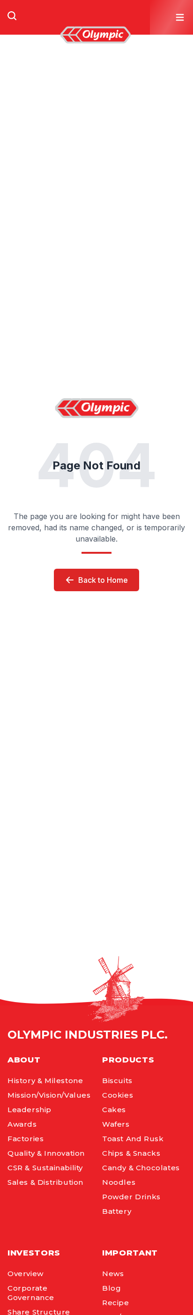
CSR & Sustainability (45, 1167)
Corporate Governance (30, 1293)
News (113, 1273)
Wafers (116, 1124)
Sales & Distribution (45, 1182)
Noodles (118, 1182)
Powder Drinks (131, 1196)
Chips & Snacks (131, 1153)
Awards (22, 1124)
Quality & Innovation (46, 1153)
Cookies (117, 1095)
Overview (25, 1273)
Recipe (115, 1302)
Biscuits (117, 1080)
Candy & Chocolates (141, 1167)
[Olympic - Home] (95, 35)
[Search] (12, 16)
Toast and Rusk (132, 1138)
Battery (116, 1211)
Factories (25, 1138)
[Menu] (180, 17)
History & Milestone (45, 1080)
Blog (111, 1288)
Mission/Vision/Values (49, 1095)
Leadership (29, 1109)
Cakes (114, 1109)
